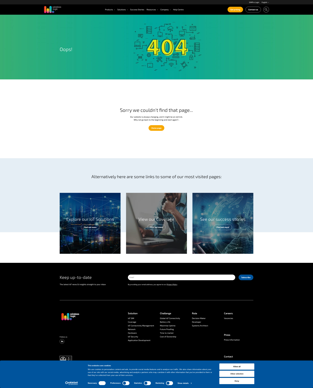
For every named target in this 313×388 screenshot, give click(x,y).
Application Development (139, 340)
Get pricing (235, 9)
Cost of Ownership (168, 336)
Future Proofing (167, 329)
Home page (156, 128)
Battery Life (165, 322)
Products (109, 9)
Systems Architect (200, 325)
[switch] (126, 383)
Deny (237, 381)
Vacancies (228, 318)
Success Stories (137, 9)
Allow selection (236, 374)
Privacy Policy (172, 284)
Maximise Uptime (167, 325)
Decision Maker (199, 318)
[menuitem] (254, 2)
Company (164, 9)
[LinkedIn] (62, 341)
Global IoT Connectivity (170, 318)
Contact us (253, 9)
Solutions (121, 9)
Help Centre (178, 9)
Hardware (132, 333)
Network (131, 329)
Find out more (90, 227)
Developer (196, 322)
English (265, 2)
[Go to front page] (70, 316)
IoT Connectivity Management (141, 325)
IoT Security (133, 336)
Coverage (132, 322)
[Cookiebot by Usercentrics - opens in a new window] (71, 383)
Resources (151, 9)
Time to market (166, 333)
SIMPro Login (254, 2)
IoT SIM (131, 318)
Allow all (236, 366)
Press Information (232, 340)
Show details (183, 383)
